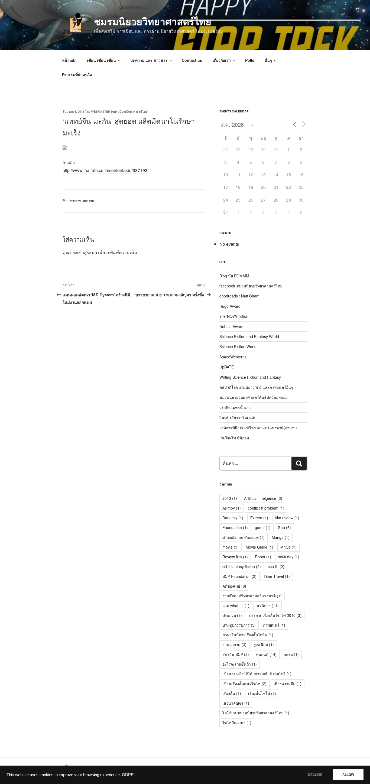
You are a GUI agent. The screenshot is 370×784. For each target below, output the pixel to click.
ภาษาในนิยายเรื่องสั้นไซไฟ (247, 634)
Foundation (235, 527)
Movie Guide (259, 547)
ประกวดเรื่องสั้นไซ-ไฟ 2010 (275, 615)
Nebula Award (231, 326)
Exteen (259, 517)
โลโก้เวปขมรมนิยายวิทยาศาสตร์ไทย (255, 712)
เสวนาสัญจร (235, 703)
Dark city (232, 517)
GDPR (128, 775)
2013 (229, 498)
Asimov (231, 508)
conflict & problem (266, 508)
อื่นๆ (268, 60)
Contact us (192, 60)
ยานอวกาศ (234, 644)
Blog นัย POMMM (234, 275)
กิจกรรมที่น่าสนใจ (77, 74)
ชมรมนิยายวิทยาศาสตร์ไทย (152, 21)
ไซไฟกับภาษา (236, 722)
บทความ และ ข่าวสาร (148, 60)
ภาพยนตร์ (274, 625)
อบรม (291, 654)
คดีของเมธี (234, 586)
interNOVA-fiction (233, 316)
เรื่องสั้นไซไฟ (262, 693)
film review (287, 517)
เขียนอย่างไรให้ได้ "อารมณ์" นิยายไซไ (256, 673)
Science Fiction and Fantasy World (249, 336)
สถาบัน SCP (235, 654)
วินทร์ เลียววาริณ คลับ (238, 417)
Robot (263, 556)
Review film (235, 556)
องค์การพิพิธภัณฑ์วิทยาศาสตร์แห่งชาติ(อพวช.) (258, 427)
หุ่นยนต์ (266, 654)
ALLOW (348, 775)
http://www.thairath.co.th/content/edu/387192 (105, 170)
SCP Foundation (239, 576)
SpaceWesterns (232, 356)
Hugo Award (230, 306)
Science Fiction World (238, 346)
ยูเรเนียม (264, 644)
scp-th (276, 566)
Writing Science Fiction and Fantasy (250, 377)
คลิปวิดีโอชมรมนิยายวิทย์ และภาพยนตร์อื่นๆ (256, 387)
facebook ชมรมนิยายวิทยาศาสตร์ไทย (250, 286)
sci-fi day (288, 556)
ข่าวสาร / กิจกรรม (82, 201)
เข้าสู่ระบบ (87, 252)
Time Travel (277, 576)
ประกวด (232, 615)
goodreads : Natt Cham (239, 296)
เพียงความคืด (287, 683)
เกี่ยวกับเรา (222, 60)
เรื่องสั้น (231, 693)
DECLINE (315, 775)
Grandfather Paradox (243, 537)
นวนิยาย (268, 605)
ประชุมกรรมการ (239, 625)
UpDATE (226, 367)
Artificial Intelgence (263, 498)
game (263, 527)
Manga (281, 537)
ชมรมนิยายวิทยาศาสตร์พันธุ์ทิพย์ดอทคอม (253, 397)
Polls (249, 60)
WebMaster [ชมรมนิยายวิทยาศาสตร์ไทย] (119, 111)
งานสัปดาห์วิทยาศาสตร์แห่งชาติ (252, 595)
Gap (284, 527)
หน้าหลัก (69, 60)
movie (230, 547)
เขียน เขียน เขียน (101, 60)
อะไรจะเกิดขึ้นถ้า (239, 664)
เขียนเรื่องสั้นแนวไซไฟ (244, 683)
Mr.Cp (288, 547)
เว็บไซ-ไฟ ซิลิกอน (234, 437)
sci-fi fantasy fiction (241, 566)
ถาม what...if (235, 605)
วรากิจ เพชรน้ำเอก (235, 407)
